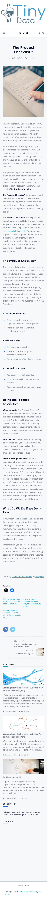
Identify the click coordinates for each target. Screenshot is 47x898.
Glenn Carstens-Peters (22, 576)
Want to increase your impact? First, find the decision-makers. (12, 601)
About (20, 885)
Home (27, 885)
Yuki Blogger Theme (28, 891)
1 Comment (31, 58)
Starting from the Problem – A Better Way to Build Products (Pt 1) (12, 614)
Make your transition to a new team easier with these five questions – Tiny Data (22, 813)
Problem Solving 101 (12, 777)
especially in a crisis (17, 231)
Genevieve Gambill (10, 712)
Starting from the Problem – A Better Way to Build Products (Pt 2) (32, 602)
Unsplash (39, 576)
